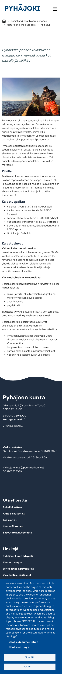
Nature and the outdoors (21, 24)
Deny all (29, 657)
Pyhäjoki (4, 21)
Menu (55, 8)
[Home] (23, 8)
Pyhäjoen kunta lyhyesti (18, 556)
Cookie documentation (23, 642)
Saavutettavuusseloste (17, 532)
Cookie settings (19, 647)
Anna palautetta (13, 513)
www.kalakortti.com (35, 347)
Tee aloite (9, 520)
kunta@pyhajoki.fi (14, 419)
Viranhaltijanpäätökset (17, 575)
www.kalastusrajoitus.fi (27, 311)
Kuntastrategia (12, 562)
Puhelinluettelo (12, 507)
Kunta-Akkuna (12, 526)
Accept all (30, 666)
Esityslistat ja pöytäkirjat (18, 568)
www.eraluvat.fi (21, 271)
